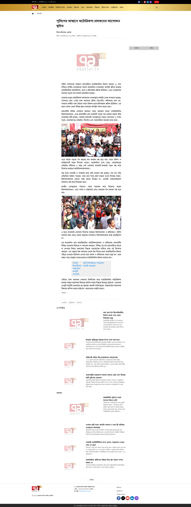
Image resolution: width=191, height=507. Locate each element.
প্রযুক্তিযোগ (114, 7)
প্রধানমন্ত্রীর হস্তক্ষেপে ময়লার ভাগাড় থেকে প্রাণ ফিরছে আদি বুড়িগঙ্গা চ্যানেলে (105, 376)
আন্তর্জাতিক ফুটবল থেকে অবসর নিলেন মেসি (112, 399)
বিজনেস (76, 7)
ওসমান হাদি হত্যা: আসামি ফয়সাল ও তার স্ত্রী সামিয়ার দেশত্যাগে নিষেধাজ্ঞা (105, 426)
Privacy (119, 487)
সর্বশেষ (44, 7)
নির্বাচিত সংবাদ (60, 7)
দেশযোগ (69, 7)
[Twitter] (142, 2)
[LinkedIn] (148, 2)
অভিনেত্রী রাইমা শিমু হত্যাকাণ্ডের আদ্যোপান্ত (102, 357)
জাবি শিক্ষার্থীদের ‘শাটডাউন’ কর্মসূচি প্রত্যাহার (93, 264)
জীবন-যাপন (105, 7)
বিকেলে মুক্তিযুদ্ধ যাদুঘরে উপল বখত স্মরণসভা (103, 340)
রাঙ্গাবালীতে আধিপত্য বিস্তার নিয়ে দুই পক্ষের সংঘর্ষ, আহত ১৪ (104, 461)
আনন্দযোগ (89, 7)
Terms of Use (121, 494)
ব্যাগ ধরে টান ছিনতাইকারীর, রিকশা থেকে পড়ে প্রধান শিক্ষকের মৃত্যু (113, 315)
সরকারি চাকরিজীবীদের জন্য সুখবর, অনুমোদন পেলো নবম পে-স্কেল (105, 443)
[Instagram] (150, 2)
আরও (121, 7)
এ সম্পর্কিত (60, 308)
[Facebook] (139, 2)
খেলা (82, 7)
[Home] (33, 14)
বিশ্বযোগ (97, 7)
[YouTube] (145, 2)
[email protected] (85, 491)
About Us (120, 491)
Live (156, 2)
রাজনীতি (51, 7)
